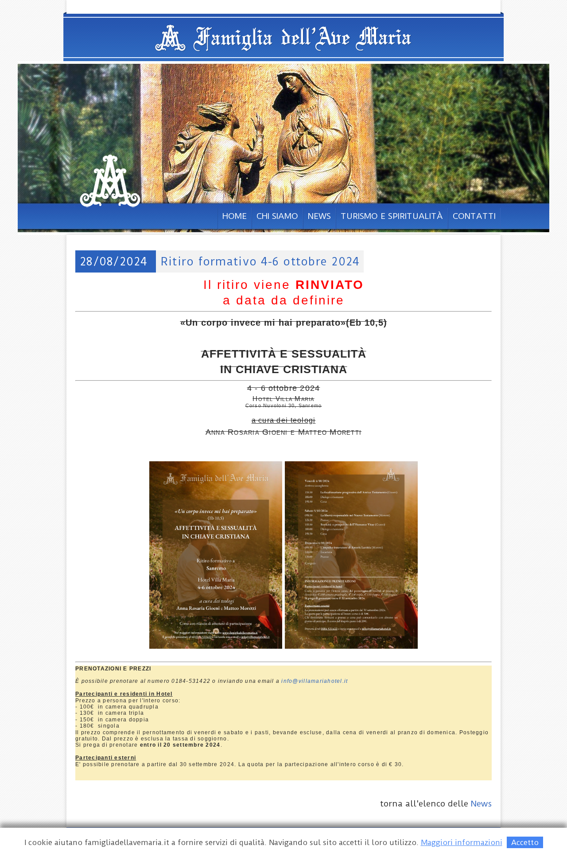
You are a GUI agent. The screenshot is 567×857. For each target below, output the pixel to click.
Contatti (474, 216)
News (319, 216)
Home (234, 216)
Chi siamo (277, 216)
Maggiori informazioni (461, 842)
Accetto (525, 842)
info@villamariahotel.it (314, 681)
